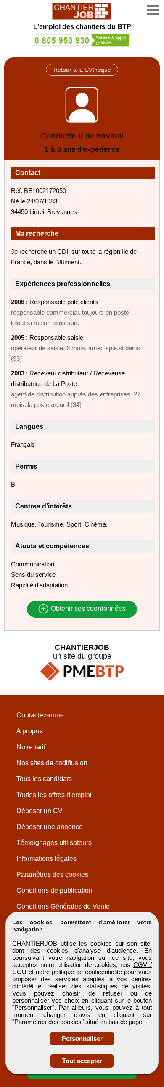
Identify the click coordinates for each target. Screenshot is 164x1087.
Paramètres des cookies (52, 874)
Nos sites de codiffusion (51, 762)
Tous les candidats (44, 778)
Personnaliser (82, 1038)
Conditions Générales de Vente (63, 906)
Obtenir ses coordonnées (87, 609)
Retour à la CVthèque (82, 69)
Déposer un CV (39, 810)
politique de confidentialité (87, 971)
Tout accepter (82, 1060)
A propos (29, 731)
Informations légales (46, 858)
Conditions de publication (54, 890)
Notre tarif (30, 747)
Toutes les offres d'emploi (54, 794)
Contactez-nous (39, 715)
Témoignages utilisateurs (54, 842)
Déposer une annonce (49, 826)
